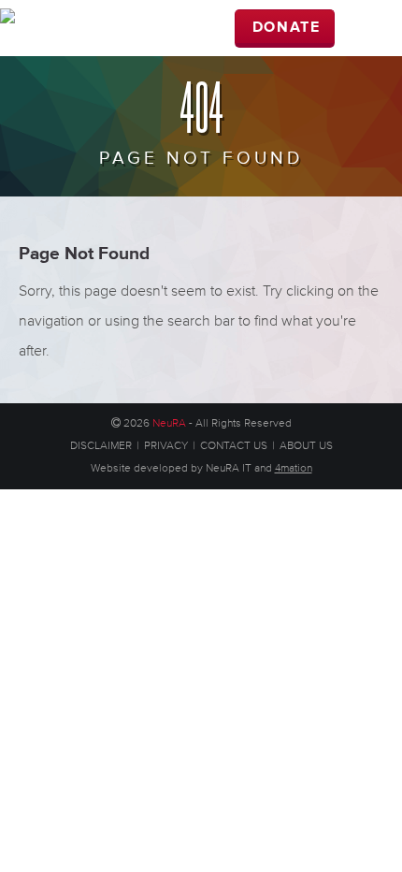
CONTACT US (233, 446)
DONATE (286, 27)
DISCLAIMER (101, 446)
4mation (293, 468)
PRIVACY (166, 446)
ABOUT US (306, 446)
